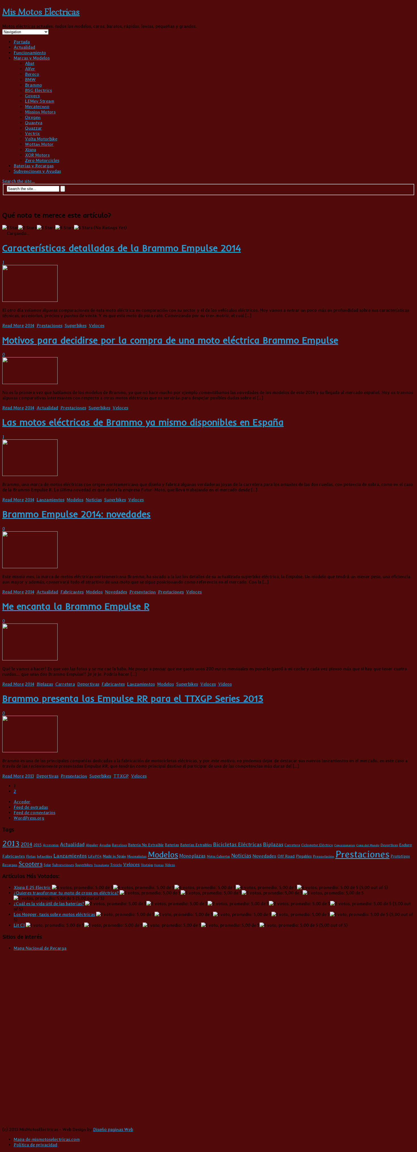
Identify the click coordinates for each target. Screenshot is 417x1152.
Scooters (30, 863)
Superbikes (76, 325)
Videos (225, 684)
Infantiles (44, 856)
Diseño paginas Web (113, 1129)
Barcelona (119, 845)
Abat (29, 63)
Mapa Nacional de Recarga (40, 948)
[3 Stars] (46, 227)
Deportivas (88, 684)
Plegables (304, 856)
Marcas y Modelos (32, 58)
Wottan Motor (39, 144)
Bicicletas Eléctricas (237, 844)
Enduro (405, 844)
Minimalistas (137, 856)
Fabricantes (72, 592)
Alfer (30, 68)
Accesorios (51, 845)
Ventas (159, 865)
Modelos (75, 499)
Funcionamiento (30, 52)
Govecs (32, 95)
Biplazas (45, 684)
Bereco (32, 74)
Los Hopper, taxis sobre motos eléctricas (54, 914)
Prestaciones (49, 325)
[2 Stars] (27, 227)
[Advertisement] (375, 238)
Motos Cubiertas (218, 856)
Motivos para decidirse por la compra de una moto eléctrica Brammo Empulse (170, 340)
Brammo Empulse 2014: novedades (76, 514)
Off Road (286, 856)
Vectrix (32, 133)
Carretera (65, 684)
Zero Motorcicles (42, 160)
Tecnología (101, 865)
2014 (29, 325)
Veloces (96, 325)
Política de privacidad (35, 1144)
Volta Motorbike (41, 139)
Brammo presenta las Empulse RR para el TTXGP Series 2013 (132, 698)
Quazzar (33, 128)
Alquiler (92, 845)
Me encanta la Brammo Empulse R (75, 606)
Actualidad (24, 47)
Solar (47, 865)
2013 (29, 776)
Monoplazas (192, 856)
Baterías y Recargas (34, 166)
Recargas (9, 865)
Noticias (94, 499)
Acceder (22, 801)
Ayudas (105, 845)
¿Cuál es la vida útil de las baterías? (49, 903)
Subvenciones (63, 865)
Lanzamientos (50, 499)
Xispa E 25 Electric (32, 887)
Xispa (30, 149)
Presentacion (142, 592)
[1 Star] (10, 227)
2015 (37, 845)
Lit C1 (19, 925)
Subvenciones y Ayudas (37, 171)
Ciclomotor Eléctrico (317, 845)
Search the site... (18, 181)
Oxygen (33, 117)
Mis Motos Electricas (41, 11)
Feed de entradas (31, 807)
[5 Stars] (83, 227)
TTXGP (121, 776)
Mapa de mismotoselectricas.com (47, 1139)
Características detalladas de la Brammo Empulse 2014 (121, 248)
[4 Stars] (64, 227)
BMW (30, 79)
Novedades (116, 592)
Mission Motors (40, 112)
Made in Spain (114, 856)
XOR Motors (37, 155)
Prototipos (400, 856)
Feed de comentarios (34, 812)
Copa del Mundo (367, 845)
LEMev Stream (39, 101)
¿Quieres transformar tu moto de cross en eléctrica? (66, 893)
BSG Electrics (38, 90)
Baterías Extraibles (196, 845)
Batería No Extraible (146, 845)
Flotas (31, 856)
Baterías (172, 845)
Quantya (33, 122)
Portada (22, 42)
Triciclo (116, 865)
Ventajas (147, 865)
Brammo (33, 85)
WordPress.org (29, 818)
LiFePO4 (95, 856)
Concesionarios (344, 845)
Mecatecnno (37, 106)
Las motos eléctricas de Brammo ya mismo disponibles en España (143, 422)
